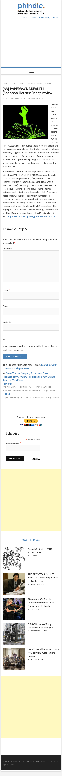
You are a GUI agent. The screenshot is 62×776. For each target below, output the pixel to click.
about (25, 17)
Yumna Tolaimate (37, 584)
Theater (47, 83)
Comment (7, 248)
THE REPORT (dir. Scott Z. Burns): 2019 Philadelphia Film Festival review (43, 577)
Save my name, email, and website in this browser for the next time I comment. (30, 348)
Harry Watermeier (22, 376)
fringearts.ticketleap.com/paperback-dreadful (30, 216)
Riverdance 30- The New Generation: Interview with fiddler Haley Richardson (41, 602)
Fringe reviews (26, 83)
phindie (6, 761)
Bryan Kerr (36, 373)
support (55, 17)
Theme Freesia (28, 761)
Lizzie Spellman (39, 376)
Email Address (13, 443)
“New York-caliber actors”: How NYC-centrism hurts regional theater (43, 653)
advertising (44, 17)
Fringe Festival (10, 83)
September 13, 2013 (34, 98)
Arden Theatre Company (18, 373)
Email (6, 306)
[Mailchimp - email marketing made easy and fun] (36, 461)
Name (6, 290)
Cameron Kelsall (36, 659)
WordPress (40, 761)
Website (7, 321)
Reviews (38, 83)
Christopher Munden (13, 98)
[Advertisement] (31, 45)
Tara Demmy (18, 380)
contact (33, 17)
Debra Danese (35, 609)
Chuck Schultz (35, 555)
